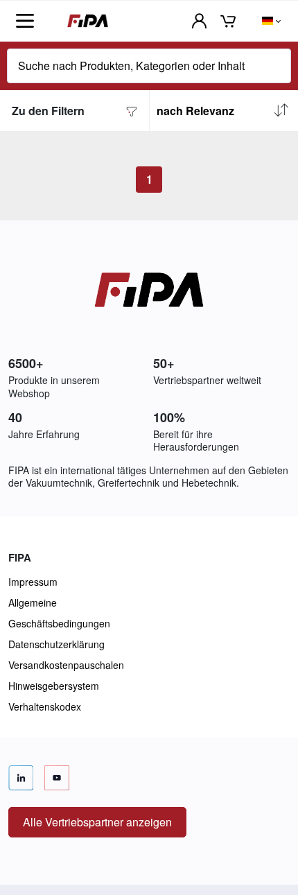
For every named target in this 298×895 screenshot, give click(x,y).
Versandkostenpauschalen (66, 665)
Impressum (33, 582)
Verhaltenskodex (44, 706)
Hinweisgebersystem (53, 686)
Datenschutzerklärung (56, 644)
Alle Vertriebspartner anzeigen (97, 822)
